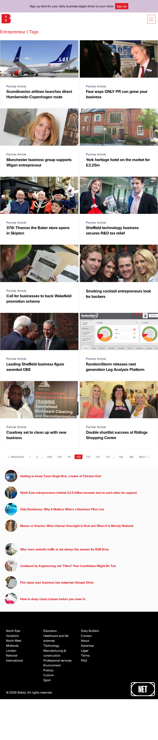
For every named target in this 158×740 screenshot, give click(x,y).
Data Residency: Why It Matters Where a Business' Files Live (62, 509)
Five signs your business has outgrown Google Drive (57, 582)
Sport (47, 680)
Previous (16, 457)
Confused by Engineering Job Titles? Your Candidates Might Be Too (68, 566)
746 (131, 457)
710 (59, 457)
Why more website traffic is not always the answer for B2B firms (64, 549)
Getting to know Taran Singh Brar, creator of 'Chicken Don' (60, 476)
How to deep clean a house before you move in (52, 599)
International (14, 660)
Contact (86, 636)
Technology (51, 645)
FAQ (84, 660)
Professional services (57, 660)
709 (49, 457)
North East (13, 631)
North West (13, 640)
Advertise (87, 645)
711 (69, 457)
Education (50, 631)
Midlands (12, 645)
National (11, 655)
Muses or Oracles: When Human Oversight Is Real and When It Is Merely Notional (76, 526)
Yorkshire (12, 636)
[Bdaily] (6, 18)
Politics (48, 670)
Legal (84, 650)
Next (144, 457)
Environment (52, 665)
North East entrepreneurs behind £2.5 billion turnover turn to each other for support (78, 493)
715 (108, 457)
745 (121, 457)
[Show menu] (151, 19)
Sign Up (122, 6)
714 (98, 457)
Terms (85, 655)
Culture (48, 675)
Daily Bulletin (90, 631)
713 (88, 457)
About (85, 640)
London (11, 650)
